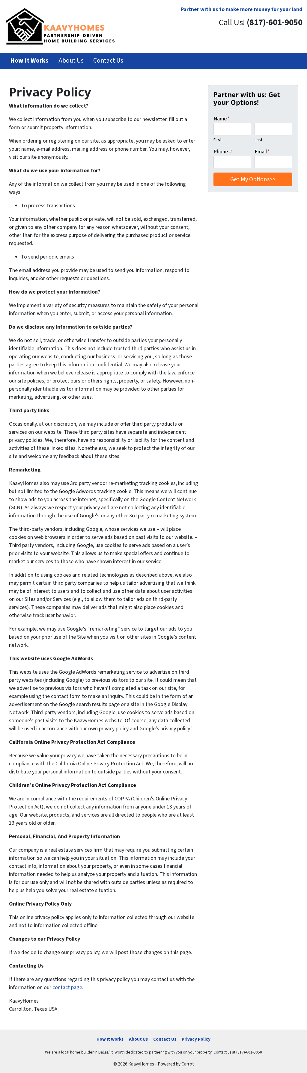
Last (258, 140)
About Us (71, 60)
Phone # (222, 151)
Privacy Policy (196, 1039)
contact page (67, 987)
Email (262, 151)
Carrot (187, 1064)
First (217, 140)
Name (221, 119)
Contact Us (108, 60)
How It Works (110, 1039)
